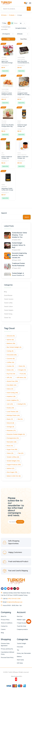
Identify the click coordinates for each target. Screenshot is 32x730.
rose (10, 445)
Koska (19, 123)
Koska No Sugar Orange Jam (22, 125)
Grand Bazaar (8, 295)
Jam (2, 152)
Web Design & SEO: (16, 676)
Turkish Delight (21, 57)
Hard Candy (20, 660)
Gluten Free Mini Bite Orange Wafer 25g (8, 125)
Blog (5, 292)
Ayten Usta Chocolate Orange (7, 62)
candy (10, 351)
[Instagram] (11, 588)
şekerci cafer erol (14, 476)
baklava (11, 343)
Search (4, 213)
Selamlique (4, 186)
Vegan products (14, 464)
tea (20, 453)
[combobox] (22, 23)
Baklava (19, 656)
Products (11, 15)
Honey (19, 121)
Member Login (21, 619)
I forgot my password (23, 623)
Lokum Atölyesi (21, 59)
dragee (22, 370)
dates (10, 370)
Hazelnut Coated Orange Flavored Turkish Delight (7, 94)
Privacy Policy (5, 619)
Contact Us (4, 626)
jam (10, 404)
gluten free (12, 381)
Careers (3, 629)
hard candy (12, 392)
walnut (10, 468)
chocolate (12, 355)
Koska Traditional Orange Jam (7, 157)
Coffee (3, 184)
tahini (10, 453)
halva (10, 389)
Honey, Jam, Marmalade (24, 653)
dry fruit (11, 374)
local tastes (12, 411)
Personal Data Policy (7, 657)
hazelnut (11, 396)
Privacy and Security (7, 649)
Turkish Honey (8, 314)
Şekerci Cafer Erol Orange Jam (23, 157)
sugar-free (12, 449)
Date (22, 366)
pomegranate (13, 438)
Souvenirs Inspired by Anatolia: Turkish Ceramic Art (19, 255)
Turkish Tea (7, 317)
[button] (5, 71)
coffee (10, 362)
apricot (10, 339)
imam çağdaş (12, 400)
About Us (3, 616)
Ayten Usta (4, 59)
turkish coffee (13, 457)
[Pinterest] (17, 588)
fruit (23, 374)
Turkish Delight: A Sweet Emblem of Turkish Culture (18, 275)
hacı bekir (11, 385)
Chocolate (4, 57)
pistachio (11, 430)
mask (10, 419)
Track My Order (21, 626)
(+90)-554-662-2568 (14, 598)
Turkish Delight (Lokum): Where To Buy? (18, 245)
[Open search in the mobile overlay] (16, 8)
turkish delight (13, 461)
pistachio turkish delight (16, 434)
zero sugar (12, 472)
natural (10, 423)
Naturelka (4, 123)
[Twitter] (5, 588)
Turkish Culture (8, 306)
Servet (19, 91)
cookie (10, 366)
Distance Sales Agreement (5, 644)
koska (10, 408)
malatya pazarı (13, 415)
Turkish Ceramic (8, 299)
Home (4, 15)
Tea (18, 650)
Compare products (22, 629)
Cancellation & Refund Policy (7, 653)
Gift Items (21, 377)
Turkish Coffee (8, 303)
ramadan (11, 442)
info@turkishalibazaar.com (14, 602)
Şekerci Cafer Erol (22, 154)
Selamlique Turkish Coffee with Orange (7, 189)
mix (20, 419)
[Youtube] (8, 588)
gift (9, 377)
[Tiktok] (14, 588)
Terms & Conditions (6, 623)
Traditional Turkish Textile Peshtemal (18, 264)
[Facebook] (2, 588)
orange (10, 427)
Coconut (11, 358)
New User (20, 616)
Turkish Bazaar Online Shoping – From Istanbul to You (19, 235)
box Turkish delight (14, 347)
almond (11, 336)
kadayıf (22, 404)
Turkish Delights (8, 310)
